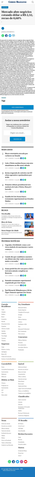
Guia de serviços (22, 379)
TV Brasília (22, 420)
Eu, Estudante (24, 304)
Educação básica (22, 307)
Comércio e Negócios (23, 415)
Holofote (3, 333)
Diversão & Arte (5, 324)
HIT (2, 390)
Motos (3, 438)
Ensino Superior (22, 310)
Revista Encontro (25, 434)
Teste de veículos (5, 431)
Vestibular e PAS (22, 324)
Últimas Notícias (22, 319)
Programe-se (4, 385)
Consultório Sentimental (7, 369)
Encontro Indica (22, 444)
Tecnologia (4, 336)
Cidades (3, 312)
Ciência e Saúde (5, 328)
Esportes (3, 326)
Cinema (3, 383)
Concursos (22, 337)
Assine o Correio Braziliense (8, 359)
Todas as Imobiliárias (23, 391)
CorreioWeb (6, 364)
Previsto (20, 342)
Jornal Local (21, 426)
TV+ (2, 392)
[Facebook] (6, 36)
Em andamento (22, 345)
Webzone (3, 374)
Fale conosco (21, 333)
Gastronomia (4, 372)
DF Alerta (20, 423)
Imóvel (21, 364)
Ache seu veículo (5, 423)
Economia (3, 319)
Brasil (2, 316)
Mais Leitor (4, 395)
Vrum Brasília (21, 431)
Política (3, 314)
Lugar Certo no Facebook (24, 388)
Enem (19, 317)
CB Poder (20, 428)
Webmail (3, 376)
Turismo (3, 338)
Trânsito (3, 340)
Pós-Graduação (22, 331)
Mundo (3, 321)
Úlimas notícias (22, 376)
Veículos (20, 404)
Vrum (3, 420)
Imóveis (20, 402)
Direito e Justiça (5, 349)
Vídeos (3, 435)
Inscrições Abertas (23, 347)
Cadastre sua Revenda (7, 445)
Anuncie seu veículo (6, 426)
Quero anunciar (22, 399)
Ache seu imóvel (22, 367)
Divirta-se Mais (7, 380)
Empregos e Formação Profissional (24, 407)
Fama (2, 367)
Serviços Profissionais (23, 413)
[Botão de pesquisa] (33, 2)
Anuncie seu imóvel (23, 369)
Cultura (20, 322)
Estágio (20, 314)
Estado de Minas (22, 451)
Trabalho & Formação (23, 312)
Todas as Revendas (6, 442)
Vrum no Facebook (6, 440)
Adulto (20, 410)
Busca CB (3, 354)
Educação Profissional (23, 329)
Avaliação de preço (6, 433)
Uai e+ (20, 455)
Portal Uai (20, 453)
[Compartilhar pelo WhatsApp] (25, 158)
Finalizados (21, 350)
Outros (21, 448)
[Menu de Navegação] (2, 2)
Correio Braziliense (6, 305)
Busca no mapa (22, 372)
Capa (2, 309)
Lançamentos (21, 374)
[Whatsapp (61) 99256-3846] (9, 462)
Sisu (19, 326)
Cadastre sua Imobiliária (24, 393)
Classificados (23, 397)
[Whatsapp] (2, 36)
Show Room (21, 381)
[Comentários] (13, 36)
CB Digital (4, 352)
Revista (20, 439)
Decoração (21, 383)
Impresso (5, 344)
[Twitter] (10, 36)
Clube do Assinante (6, 356)
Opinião (3, 331)
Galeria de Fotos (22, 386)
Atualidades (21, 442)
